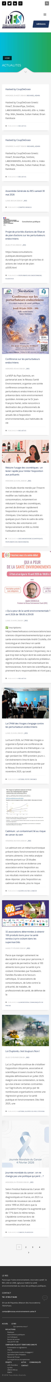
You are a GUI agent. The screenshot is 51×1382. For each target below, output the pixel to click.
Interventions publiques (16, 1334)
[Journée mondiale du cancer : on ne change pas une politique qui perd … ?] (25, 1144)
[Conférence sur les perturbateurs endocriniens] (25, 321)
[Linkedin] (15, 3)
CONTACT (24, 1365)
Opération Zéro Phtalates (16, 1355)
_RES (25, 201)
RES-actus (22, 126)
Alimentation (23, 1002)
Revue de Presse (13, 1357)
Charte (9, 1350)
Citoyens (41, 1111)
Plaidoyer (9, 279)
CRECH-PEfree (12, 1370)
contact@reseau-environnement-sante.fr (19, 1311)
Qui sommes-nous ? (20, 1326)
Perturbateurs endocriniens (30, 275)
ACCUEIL (5, 1324)
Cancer (34, 891)
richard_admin (33, 95)
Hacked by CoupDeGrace (18, 89)
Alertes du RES (24, 891)
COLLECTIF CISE (12, 1342)
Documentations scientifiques (30, 539)
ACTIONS (21, 779)
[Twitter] (9, 3)
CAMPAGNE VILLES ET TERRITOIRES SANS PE (21, 1345)
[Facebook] (4, 3)
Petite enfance (31, 779)
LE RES (13, 1324)
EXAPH (9, 1372)
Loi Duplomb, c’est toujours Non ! (22, 1051)
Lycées (9, 1367)
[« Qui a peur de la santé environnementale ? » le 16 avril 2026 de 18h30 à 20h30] (32, 578)
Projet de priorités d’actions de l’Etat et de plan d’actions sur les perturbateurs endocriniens (25, 235)
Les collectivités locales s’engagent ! (20, 1352)
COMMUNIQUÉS (35, 1362)
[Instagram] (20, 3)
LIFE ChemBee (12, 1365)
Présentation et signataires (17, 1347)
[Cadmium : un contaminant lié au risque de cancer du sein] (25, 807)
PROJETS (8, 1362)
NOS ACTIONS (10, 1329)
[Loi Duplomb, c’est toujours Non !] (25, 1030)
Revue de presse (13, 1339)
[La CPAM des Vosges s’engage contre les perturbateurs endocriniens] (25, 703)
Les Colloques (12, 1337)
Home (7, 58)
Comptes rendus (25, 207)
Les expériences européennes (18, 1359)
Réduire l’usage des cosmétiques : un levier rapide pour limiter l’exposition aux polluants (24, 471)
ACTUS (23, 1362)
